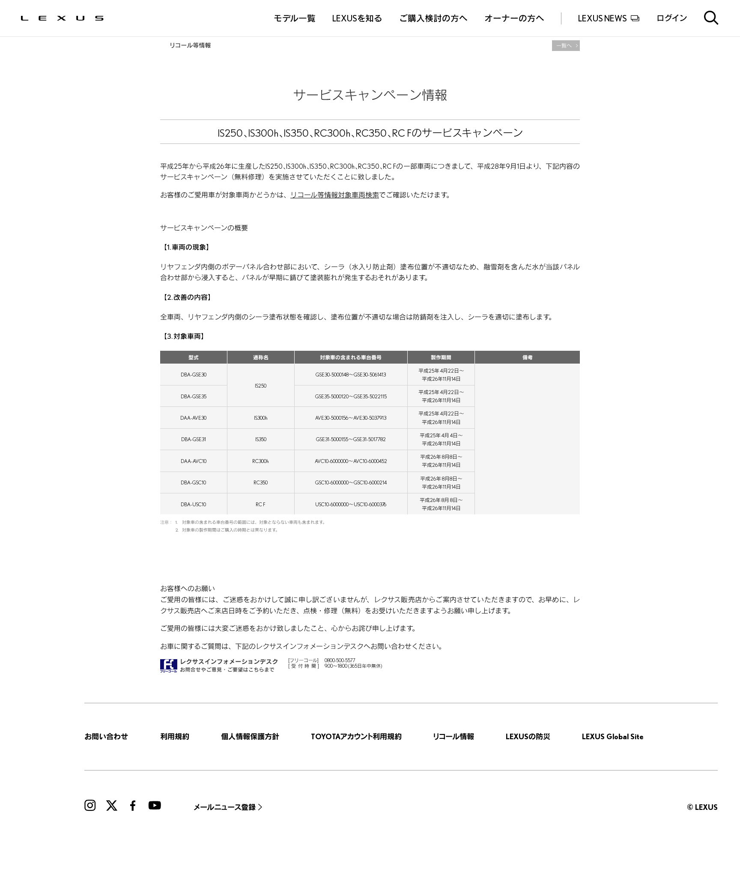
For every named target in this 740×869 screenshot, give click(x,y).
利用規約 (174, 736)
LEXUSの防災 (528, 736)
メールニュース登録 (225, 807)
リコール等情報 (190, 45)
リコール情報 (453, 736)
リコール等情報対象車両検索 (334, 195)
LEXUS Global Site (613, 736)
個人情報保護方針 (250, 736)
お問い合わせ (106, 736)
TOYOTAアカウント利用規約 (356, 736)
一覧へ (564, 45)
